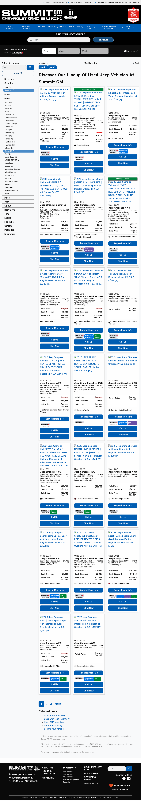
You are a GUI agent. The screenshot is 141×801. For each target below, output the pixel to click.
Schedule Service (91, 783)
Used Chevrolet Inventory (57, 719)
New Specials (68, 777)
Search (103, 40)
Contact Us (27, 798)
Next (58, 703)
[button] (9, 28)
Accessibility (41, 798)
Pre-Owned (67, 774)
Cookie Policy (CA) (93, 768)
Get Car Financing (53, 726)
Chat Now (54, 165)
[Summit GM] (39, 15)
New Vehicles (68, 771)
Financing (48, 778)
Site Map (71, 798)
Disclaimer (91, 774)
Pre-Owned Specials (71, 779)
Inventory (69, 768)
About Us (47, 768)
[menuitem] (18, 87)
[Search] (30, 67)
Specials (66, 782)
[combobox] (49, 50)
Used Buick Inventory (54, 716)
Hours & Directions (48, 772)
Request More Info (54, 147)
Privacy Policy (57, 798)
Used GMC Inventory (54, 722)
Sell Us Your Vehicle (54, 729)
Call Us (54, 159)
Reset (17, 73)
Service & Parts (90, 778)
